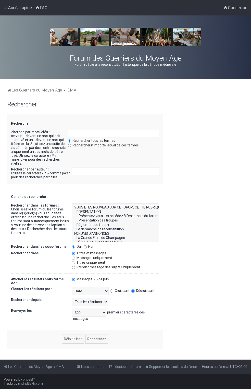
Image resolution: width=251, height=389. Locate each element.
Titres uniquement (90, 262)
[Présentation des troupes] (115, 220)
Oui (79, 246)
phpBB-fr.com (32, 383)
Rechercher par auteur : (30, 169)
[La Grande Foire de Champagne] (115, 238)
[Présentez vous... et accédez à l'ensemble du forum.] (115, 216)
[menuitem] (42, 7)
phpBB (28, 379)
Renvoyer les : (22, 310)
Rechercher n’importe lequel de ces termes (105, 145)
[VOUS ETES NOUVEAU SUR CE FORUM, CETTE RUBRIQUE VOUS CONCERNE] (115, 207)
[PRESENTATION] (115, 212)
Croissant (121, 291)
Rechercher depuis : (27, 300)
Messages (84, 279)
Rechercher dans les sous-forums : (39, 246)
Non (91, 246)
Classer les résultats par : (31, 289)
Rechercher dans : (25, 253)
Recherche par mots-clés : (28, 132)
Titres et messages (91, 253)
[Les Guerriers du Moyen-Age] (125, 37)
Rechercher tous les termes (93, 141)
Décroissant (144, 291)
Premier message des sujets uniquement (108, 267)
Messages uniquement (94, 258)
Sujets (103, 279)
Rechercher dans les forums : (35, 205)
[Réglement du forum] (115, 225)
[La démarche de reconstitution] (115, 229)
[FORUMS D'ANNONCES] (115, 234)
